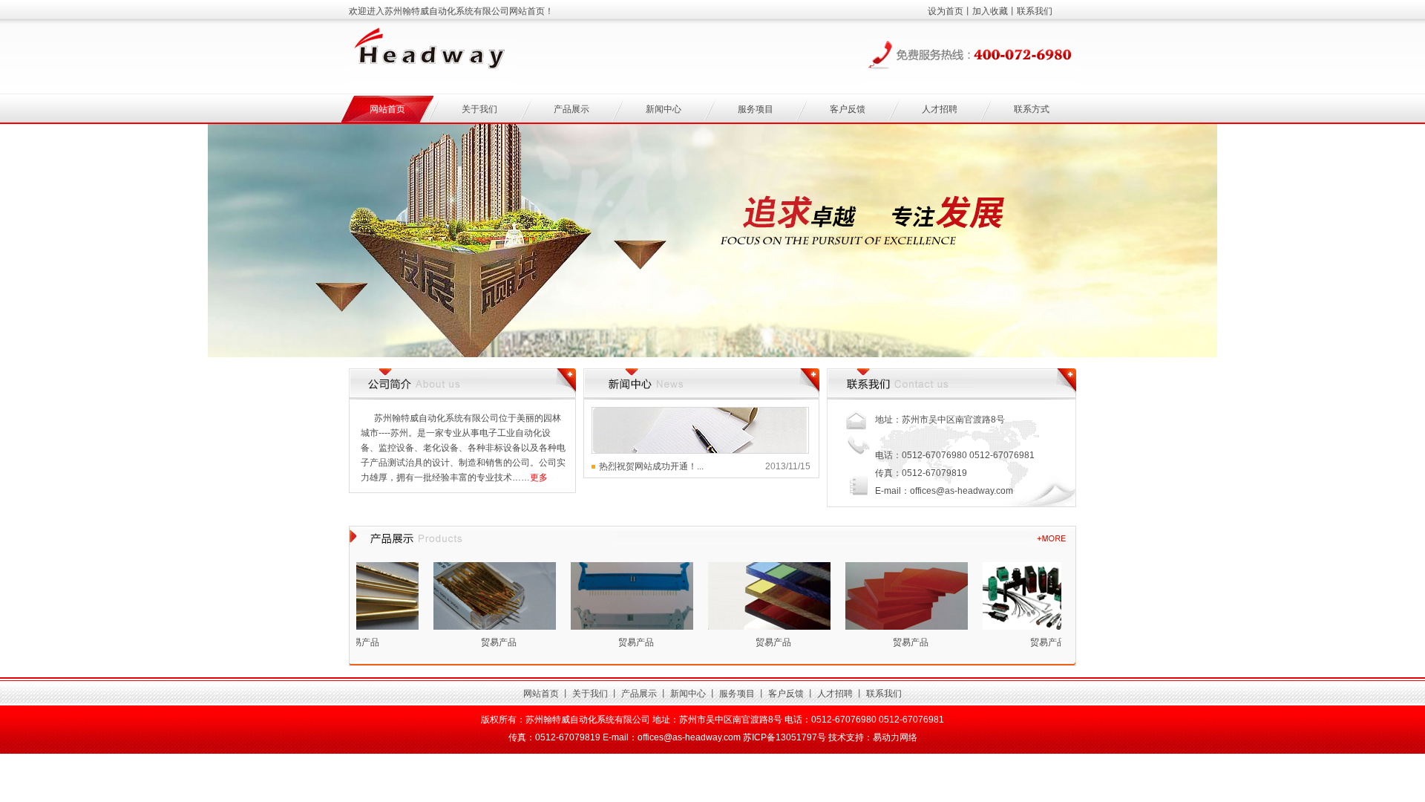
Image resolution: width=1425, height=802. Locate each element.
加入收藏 (990, 11)
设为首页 (945, 11)
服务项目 (755, 109)
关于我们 (479, 109)
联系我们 (1034, 11)
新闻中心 (663, 109)
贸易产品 (485, 642)
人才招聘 (939, 109)
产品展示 (571, 109)
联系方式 (1031, 109)
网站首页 (387, 109)
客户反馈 (847, 109)
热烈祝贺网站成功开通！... (651, 466)
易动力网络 (895, 737)
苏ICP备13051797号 (784, 737)
